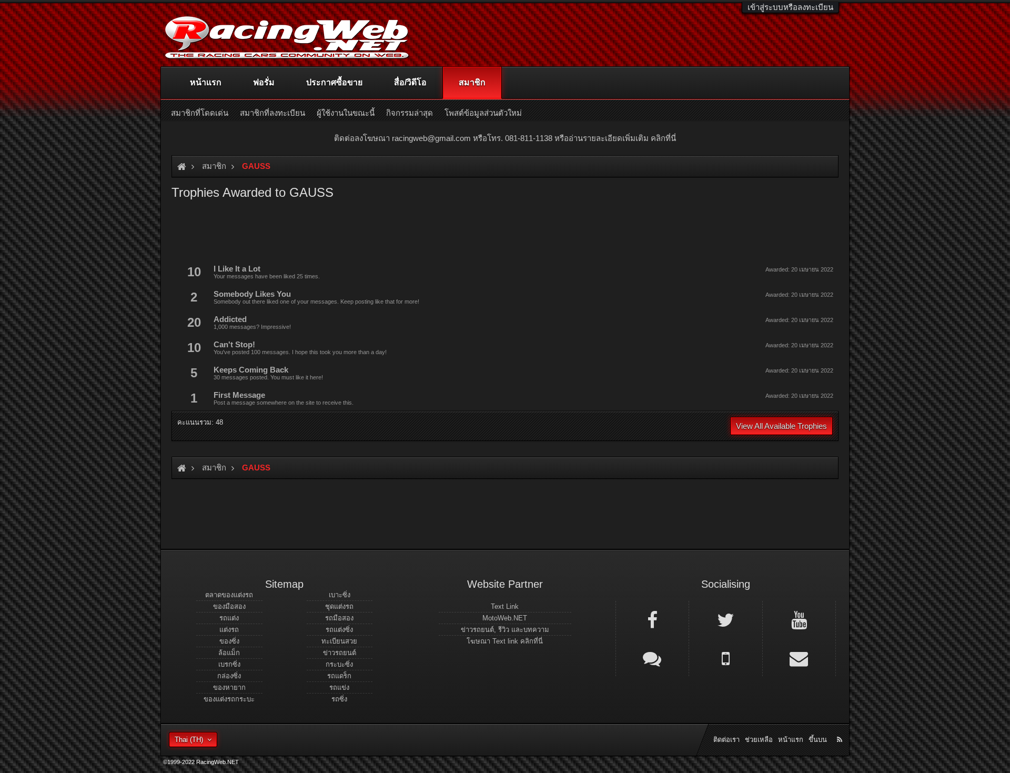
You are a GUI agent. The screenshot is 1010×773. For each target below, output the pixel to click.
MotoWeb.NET (504, 618)
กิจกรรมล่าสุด (409, 112)
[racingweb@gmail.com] (799, 657)
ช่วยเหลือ (759, 740)
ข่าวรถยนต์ (339, 653)
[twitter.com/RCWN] (725, 619)
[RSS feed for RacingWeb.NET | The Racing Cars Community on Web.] (840, 727)
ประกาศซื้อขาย (334, 82)
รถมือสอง (339, 618)
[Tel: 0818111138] (725, 657)
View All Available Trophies (781, 425)
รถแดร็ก (339, 676)
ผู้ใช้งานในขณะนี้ (346, 112)
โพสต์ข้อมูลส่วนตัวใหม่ (483, 112)
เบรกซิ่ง (229, 664)
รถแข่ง (339, 687)
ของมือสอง (229, 606)
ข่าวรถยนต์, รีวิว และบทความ (505, 630)
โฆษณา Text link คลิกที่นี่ (505, 641)
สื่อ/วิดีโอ (410, 82)
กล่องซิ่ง (229, 676)
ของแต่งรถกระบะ (229, 699)
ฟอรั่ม (264, 82)
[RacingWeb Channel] (799, 619)
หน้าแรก (205, 82)
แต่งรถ (229, 630)
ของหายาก (229, 687)
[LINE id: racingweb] (652, 657)
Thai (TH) (189, 740)
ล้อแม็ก (229, 653)
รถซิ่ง (339, 699)
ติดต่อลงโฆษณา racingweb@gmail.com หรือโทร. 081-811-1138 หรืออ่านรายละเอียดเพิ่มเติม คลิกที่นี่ (505, 138)
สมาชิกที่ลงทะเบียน (272, 112)
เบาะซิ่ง (339, 595)
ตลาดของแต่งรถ (229, 595)
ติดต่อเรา (726, 740)
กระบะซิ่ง (339, 664)
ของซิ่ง (229, 641)
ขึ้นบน (818, 740)
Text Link (505, 606)
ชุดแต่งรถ (339, 606)
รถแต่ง (229, 618)
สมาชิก (472, 82)
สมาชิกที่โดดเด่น (199, 112)
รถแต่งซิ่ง (339, 630)
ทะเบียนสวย (339, 641)
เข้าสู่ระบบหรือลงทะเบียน (790, 7)
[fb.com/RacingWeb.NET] (652, 619)
